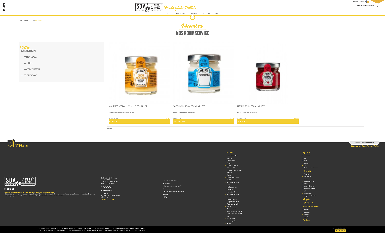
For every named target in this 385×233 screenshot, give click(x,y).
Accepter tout (340, 230)
